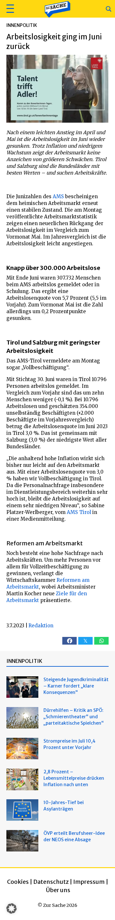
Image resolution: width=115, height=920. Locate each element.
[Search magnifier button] (108, 9)
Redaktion (40, 626)
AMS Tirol (79, 512)
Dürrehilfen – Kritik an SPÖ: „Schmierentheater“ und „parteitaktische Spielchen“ (73, 716)
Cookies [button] (18, 881)
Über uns (58, 890)
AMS (58, 196)
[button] (9, 9)
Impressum (89, 881)
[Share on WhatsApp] (101, 641)
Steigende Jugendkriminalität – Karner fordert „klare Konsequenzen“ (76, 686)
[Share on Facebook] (69, 641)
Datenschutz (51, 881)
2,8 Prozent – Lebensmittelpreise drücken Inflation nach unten (73, 778)
